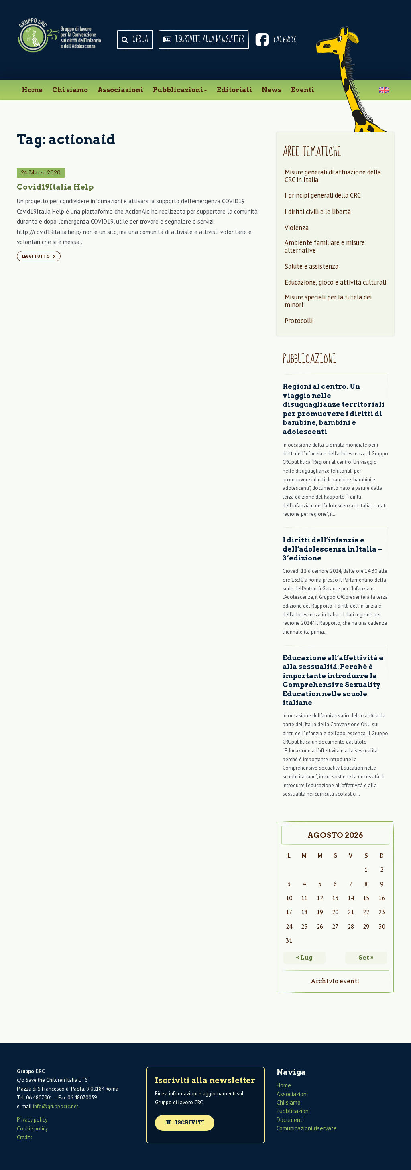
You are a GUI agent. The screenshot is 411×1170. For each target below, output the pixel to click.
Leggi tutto (36, 256)
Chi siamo (70, 90)
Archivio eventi (335, 981)
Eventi (302, 90)
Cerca (139, 39)
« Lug (304, 957)
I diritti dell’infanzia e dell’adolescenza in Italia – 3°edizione (332, 549)
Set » (366, 957)
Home (32, 90)
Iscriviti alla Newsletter (209, 39)
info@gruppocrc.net (55, 1106)
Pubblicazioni (178, 90)
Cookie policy (32, 1128)
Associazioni (120, 90)
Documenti (290, 1120)
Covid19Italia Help (55, 187)
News (271, 90)
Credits (25, 1137)
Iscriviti (189, 1122)
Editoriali (234, 90)
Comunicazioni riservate (307, 1128)
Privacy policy (32, 1119)
